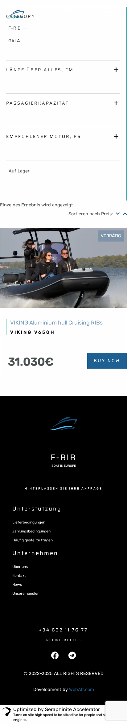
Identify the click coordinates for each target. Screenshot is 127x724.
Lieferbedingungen (28, 522)
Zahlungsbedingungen (31, 531)
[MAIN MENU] (110, 12)
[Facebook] (55, 655)
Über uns (20, 567)
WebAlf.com (81, 689)
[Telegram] (72, 655)
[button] (63, 488)
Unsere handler (25, 593)
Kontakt (19, 575)
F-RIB (63, 10)
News (17, 584)
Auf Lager (19, 171)
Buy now (107, 360)
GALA (14, 40)
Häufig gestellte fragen (32, 540)
